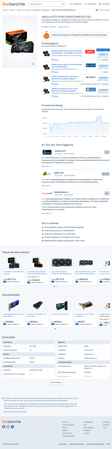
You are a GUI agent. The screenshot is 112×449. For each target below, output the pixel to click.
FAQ (84, 425)
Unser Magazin (88, 427)
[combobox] (44, 4)
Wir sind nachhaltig (104, 10)
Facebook (106, 425)
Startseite (5, 10)
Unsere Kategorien (68, 436)
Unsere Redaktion (68, 425)
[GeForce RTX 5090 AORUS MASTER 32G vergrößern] (19, 41)
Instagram (106, 422)
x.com (105, 427)
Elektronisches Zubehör (24, 10)
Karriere (65, 430)
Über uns (65, 422)
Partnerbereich (67, 433)
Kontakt (86, 433)
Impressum (63, 444)
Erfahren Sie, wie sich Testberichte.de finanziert (51, 400)
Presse (64, 427)
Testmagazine (88, 422)
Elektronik (13, 10)
